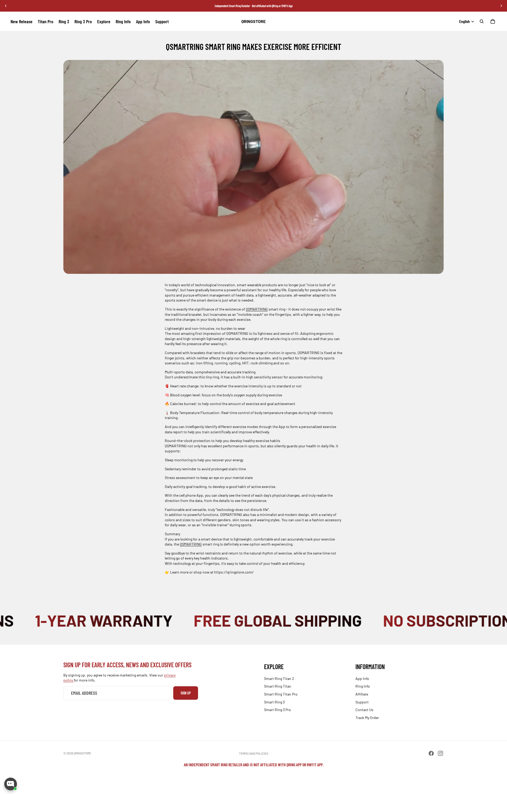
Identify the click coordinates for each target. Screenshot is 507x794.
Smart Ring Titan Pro (281, 694)
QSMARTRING (257, 309)
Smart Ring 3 (274, 702)
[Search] (481, 21)
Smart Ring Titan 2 (279, 678)
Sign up (186, 693)
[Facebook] (431, 753)
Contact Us (364, 709)
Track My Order (367, 717)
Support (362, 702)
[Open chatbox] (10, 784)
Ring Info (362, 686)
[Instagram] (440, 753)
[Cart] (493, 21)
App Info (362, 678)
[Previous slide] (6, 6)
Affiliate (361, 694)
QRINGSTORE (82, 753)
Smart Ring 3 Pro (277, 709)
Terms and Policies (253, 753)
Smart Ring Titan (277, 686)
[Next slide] (501, 6)
